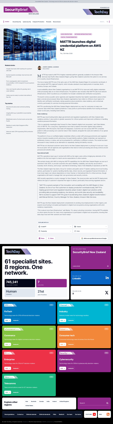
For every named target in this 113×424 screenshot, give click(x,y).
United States (29, 405)
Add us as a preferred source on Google (95, 238)
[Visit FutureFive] (69, 329)
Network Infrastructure (83, 34)
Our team (69, 414)
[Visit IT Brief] (14, 353)
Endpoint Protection (38, 21)
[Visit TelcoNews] (14, 377)
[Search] (107, 22)
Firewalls (48, 21)
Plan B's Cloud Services (35, 421)
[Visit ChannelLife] (69, 305)
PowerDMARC (58, 421)
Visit (6, 320)
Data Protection (66, 34)
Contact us (20, 414)
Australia (33, 401)
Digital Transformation (69, 37)
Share (42, 238)
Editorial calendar (31, 414)
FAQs (54, 414)
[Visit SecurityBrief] (69, 353)
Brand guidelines (9, 414)
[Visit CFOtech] (14, 305)
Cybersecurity (27, 21)
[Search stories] (107, 403)
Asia (26, 401)
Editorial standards (44, 414)
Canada (41, 401)
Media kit (15, 320)
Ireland (55, 401)
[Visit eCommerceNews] (14, 329)
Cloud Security (17, 21)
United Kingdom (64, 401)
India (48, 401)
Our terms (78, 414)
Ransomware (57, 21)
